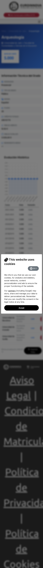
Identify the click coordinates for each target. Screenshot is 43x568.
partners (12, 291)
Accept (21, 308)
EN (34, 268)
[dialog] (21, 284)
